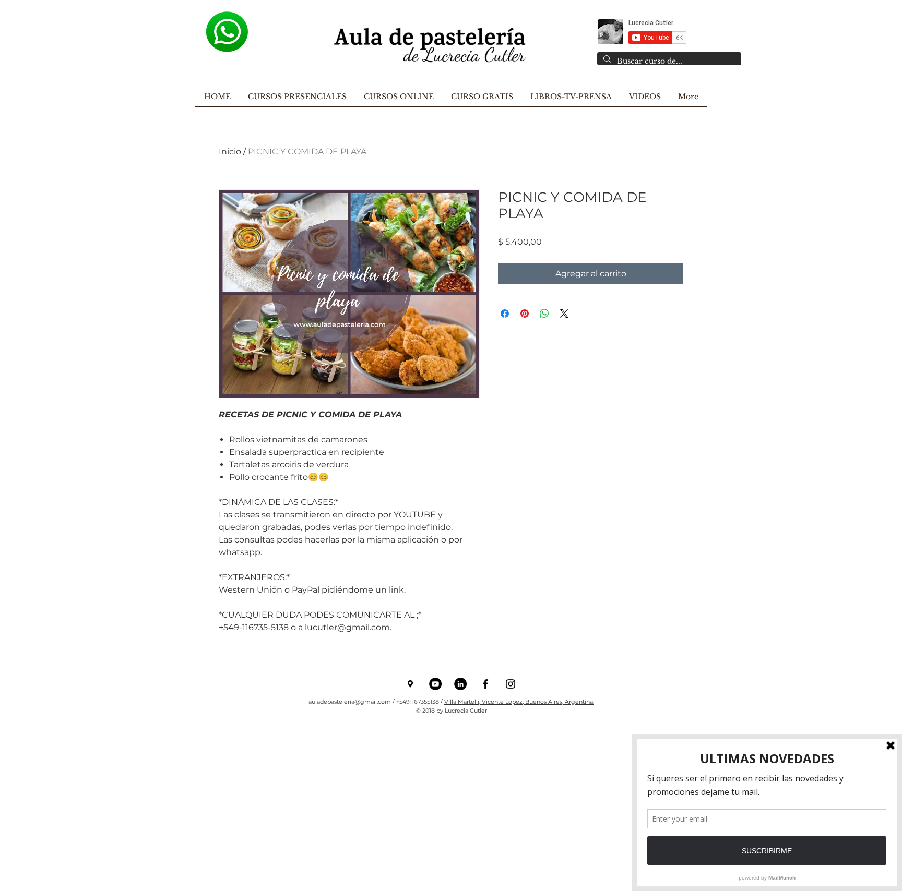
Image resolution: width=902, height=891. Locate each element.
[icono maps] (410, 684)
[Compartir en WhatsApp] (544, 313)
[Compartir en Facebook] (505, 313)
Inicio (230, 151)
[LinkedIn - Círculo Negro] (460, 684)
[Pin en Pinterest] (524, 313)
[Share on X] (564, 313)
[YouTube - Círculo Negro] (435, 684)
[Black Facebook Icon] (485, 684)
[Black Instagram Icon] (510, 684)
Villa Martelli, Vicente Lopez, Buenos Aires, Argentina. (519, 701)
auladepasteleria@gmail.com (349, 701)
